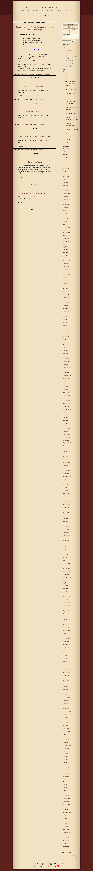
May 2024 (65, 219)
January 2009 (66, 734)
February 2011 (66, 664)
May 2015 (65, 521)
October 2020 (66, 339)
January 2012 (66, 633)
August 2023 (66, 244)
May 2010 (65, 689)
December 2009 (66, 703)
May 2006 (65, 824)
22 (64, 30)
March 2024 (66, 224)
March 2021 (66, 325)
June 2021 (65, 317)
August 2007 (66, 782)
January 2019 (66, 398)
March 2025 (66, 191)
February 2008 (66, 765)
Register (65, 72)
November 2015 (66, 504)
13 (74, 27)
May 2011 (65, 655)
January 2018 (66, 431)
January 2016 (66, 499)
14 (77, 27)
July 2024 (65, 213)
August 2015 (66, 513)
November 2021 (66, 303)
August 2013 (66, 580)
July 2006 (65, 818)
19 (72, 29)
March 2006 (66, 829)
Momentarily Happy (71, 129)
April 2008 (65, 759)
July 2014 (65, 549)
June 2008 (65, 754)
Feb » (69, 35)
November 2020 (66, 336)
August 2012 (66, 613)
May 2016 (65, 487)
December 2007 (66, 770)
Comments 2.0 (49, 864)
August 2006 (66, 815)
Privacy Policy (66, 143)
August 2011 (66, 647)
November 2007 (66, 773)
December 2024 (66, 199)
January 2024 (66, 230)
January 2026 (66, 163)
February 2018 (66, 429)
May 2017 (65, 454)
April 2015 (65, 524)
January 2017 (66, 465)
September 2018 (67, 409)
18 (70, 29)
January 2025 (66, 196)
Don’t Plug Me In (70, 89)
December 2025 (66, 165)
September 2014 (67, 543)
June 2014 (65, 552)
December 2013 (66, 569)
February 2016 (66, 496)
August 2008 (66, 748)
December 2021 (66, 300)
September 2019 (67, 375)
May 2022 (65, 286)
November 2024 (66, 202)
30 (66, 32)
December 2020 (66, 333)
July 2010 (65, 683)
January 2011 (66, 667)
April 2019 (65, 389)
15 (64, 29)
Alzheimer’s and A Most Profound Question (71, 83)
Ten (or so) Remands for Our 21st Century (70, 101)
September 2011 (67, 644)
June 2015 (65, 518)
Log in (64, 47)
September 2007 (67, 779)
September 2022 (67, 275)
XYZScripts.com (55, 870)
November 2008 (66, 740)
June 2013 (65, 585)
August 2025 (66, 177)
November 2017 (66, 437)
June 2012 (65, 619)
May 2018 (65, 420)
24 (68, 30)
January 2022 (66, 297)
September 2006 (67, 812)
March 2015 (66, 527)
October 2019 (66, 373)
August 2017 (66, 445)
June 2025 (65, 182)
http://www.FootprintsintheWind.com (28, 61)
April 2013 (65, 591)
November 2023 (66, 235)
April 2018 (65, 423)
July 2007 (65, 784)
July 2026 (65, 151)
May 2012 (65, 622)
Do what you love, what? (35, 86)
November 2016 (66, 471)
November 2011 (66, 639)
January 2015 (66, 532)
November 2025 (66, 168)
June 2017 (65, 451)
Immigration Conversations (69, 124)
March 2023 (66, 258)
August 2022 (66, 277)
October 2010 (66, 675)
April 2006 (65, 826)
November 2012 (66, 605)
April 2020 (65, 356)
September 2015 (67, 510)
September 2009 (67, 711)
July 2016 (65, 482)
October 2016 (66, 473)
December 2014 (66, 535)
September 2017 (67, 443)
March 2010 (66, 695)
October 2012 (66, 608)
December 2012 (66, 602)
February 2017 (66, 462)
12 (72, 27)
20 (74, 29)
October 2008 (66, 742)
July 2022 (65, 280)
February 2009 (66, 731)
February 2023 (66, 261)
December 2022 (66, 266)
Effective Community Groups (71, 118)
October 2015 (66, 507)
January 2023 (66, 263)
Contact (65, 74)
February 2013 (66, 597)
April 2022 (65, 289)
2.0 (42, 864)
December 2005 (66, 838)
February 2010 (66, 697)
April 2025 (65, 188)
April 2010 (65, 692)
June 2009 (65, 720)
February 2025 (66, 193)
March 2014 (66, 560)
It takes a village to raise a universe (71, 108)
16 (66, 29)
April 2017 (65, 457)
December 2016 (66, 468)
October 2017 (66, 440)
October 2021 (66, 305)
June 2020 (65, 350)
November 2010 (66, 672)
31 (68, 32)
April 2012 (65, 625)
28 (77, 30)
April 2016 (65, 490)
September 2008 (67, 745)
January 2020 (66, 364)
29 (64, 32)
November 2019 (66, 370)
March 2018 (66, 426)
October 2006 (66, 810)
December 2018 (66, 401)
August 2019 (66, 378)
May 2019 (65, 387)
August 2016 (66, 479)
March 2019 (66, 392)
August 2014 (66, 546)
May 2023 (65, 252)
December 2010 (66, 669)
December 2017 (66, 434)
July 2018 (65, 415)
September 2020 (67, 342)
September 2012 (67, 611)
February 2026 (66, 160)
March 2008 (66, 762)
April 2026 (65, 157)
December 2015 (66, 501)
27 (74, 30)
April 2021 (65, 322)
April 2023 (65, 255)
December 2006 (66, 804)
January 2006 (66, 835)
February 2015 (66, 529)
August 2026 (66, 149)
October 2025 (66, 171)
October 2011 (66, 641)
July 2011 (65, 650)
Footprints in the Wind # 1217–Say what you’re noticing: (34, 28)
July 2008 (65, 751)
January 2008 (66, 768)
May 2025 (65, 185)
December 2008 (66, 737)
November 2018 (66, 403)
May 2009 (65, 723)
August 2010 (66, 681)
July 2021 (65, 314)
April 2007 (65, 793)
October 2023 (66, 238)
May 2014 (65, 555)
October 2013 (66, 574)
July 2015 (65, 515)
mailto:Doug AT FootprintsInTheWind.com (35, 57)
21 (77, 29)
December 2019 (66, 367)
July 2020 (65, 347)
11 (70, 27)
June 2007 (65, 787)
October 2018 (66, 406)
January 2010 (66, 700)
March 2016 (66, 493)
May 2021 (65, 319)
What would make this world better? (35, 136)
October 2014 (66, 541)
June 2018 (65, 417)
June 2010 (65, 686)
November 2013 (66, 571)
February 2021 (66, 328)
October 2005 (66, 843)
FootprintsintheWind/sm (26, 74)
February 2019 (66, 395)
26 (72, 30)
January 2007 (66, 801)
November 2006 (66, 807)
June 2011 (65, 653)
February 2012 (66, 630)
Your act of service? (35, 111)
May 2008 (65, 756)
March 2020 (66, 359)
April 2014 (65, 557)
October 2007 (66, 776)
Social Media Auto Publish (40, 870)
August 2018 (66, 412)
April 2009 (65, 726)
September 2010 (67, 678)
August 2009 (66, 714)
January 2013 (66, 599)
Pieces (67, 133)
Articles (65, 77)
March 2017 (66, 459)
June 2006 (65, 821)
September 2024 (67, 207)
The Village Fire (70, 113)
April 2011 (65, 658)
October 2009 (66, 709)
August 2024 (66, 210)
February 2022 (66, 294)
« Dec (64, 35)
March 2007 (66, 796)
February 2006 (66, 832)
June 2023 (65, 249)
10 (68, 27)
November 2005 (66, 840)
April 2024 (65, 221)
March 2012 (66, 627)
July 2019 (65, 381)
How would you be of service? (34, 192)
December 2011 (66, 636)
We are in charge (34, 161)
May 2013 (65, 588)
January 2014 (66, 566)
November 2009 (66, 706)
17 (68, 29)
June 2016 (65, 485)
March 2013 (66, 594)
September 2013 (67, 577)
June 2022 (65, 283)
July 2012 (65, 616)
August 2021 (66, 311)
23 (66, 30)
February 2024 (66, 227)
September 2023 (67, 241)
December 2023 (66, 233)
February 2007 (66, 798)
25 (70, 30)
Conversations (24, 99)
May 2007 (65, 790)
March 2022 (66, 291)
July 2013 (65, 583)
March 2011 (66, 661)
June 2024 (65, 216)
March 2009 (66, 728)
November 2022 (66, 269)
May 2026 (65, 154)
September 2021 (67, 308)
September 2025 (67, 174)
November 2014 (66, 538)
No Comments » (46, 74)
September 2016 (67, 476)
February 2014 (66, 563)
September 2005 (67, 846)
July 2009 (65, 717)
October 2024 (66, 205)
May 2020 (65, 353)
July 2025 (65, 179)
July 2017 (65, 448)
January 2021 (66, 331)
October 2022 (66, 272)
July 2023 (65, 247)
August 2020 (66, 345)
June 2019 (65, 384)
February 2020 (66, 361)
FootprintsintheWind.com (46, 7)
